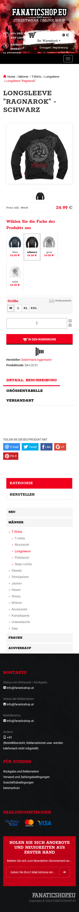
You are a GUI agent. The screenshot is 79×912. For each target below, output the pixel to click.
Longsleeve (51, 76)
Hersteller (22, 494)
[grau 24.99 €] (49, 246)
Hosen (16, 589)
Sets (15, 628)
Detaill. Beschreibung (31, 380)
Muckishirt (22, 544)
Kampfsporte (20, 615)
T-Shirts (36, 76)
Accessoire (19, 609)
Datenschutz (11, 788)
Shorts (16, 596)
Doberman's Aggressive (36, 359)
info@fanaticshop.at (20, 688)
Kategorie (21, 483)
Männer (23, 76)
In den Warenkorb (42, 339)
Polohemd (22, 557)
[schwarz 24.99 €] (32, 246)
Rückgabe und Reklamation (21, 771)
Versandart (20, 400)
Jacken (17, 583)
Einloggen (45, 47)
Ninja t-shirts (23, 564)
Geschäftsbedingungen (18, 782)
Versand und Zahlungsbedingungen (26, 777)
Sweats (17, 570)
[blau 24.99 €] (15, 246)
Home (11, 76)
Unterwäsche (21, 621)
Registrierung (60, 47)
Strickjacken (20, 576)
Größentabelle (63, 300)
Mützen (17, 602)
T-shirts (20, 538)
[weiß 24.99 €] (15, 276)
